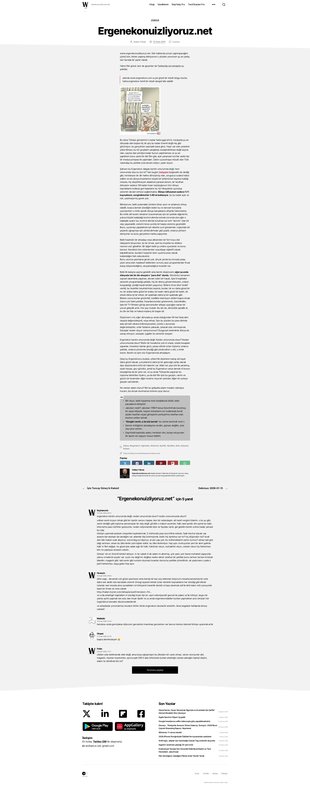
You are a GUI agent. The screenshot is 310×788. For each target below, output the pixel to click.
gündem (146, 445)
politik (163, 445)
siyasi (126, 448)
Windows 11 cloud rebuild (170, 732)
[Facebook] (141, 714)
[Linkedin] (105, 714)
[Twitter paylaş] (125, 463)
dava (126, 445)
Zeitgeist (163, 172)
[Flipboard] (123, 714)
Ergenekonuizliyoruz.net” (156, 499)
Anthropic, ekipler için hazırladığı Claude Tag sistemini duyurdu (187, 740)
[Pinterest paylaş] (161, 463)
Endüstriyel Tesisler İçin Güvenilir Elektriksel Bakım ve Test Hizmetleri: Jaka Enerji (185, 750)
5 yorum (176, 42)
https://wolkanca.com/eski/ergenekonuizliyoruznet (141, 453)
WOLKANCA (85, 4)
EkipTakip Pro (178, 4)
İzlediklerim (163, 4)
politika (171, 445)
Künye (215, 773)
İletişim (224, 773)
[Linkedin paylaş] (149, 463)
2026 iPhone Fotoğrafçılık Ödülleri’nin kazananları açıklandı (185, 736)
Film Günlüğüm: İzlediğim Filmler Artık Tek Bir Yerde (181, 756)
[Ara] (224, 4)
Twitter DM (99, 741)
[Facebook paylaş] (137, 463)
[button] (97, 726)
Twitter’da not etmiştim (169, 66)
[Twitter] (86, 714)
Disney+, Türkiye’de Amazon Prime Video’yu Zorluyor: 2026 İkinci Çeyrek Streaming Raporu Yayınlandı (188, 726)
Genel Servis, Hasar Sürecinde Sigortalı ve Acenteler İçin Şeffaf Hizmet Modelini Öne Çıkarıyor (186, 711)
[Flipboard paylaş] (173, 463)
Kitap (152, 4)
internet (155, 445)
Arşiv (197, 773)
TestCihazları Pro (196, 4)
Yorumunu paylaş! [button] (155, 670)
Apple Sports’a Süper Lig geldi (172, 717)
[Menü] (213, 4)
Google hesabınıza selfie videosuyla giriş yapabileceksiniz (184, 721)
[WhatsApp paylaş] (185, 463)
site (178, 445)
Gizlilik (206, 773)
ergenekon (135, 445)
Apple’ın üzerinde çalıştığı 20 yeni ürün (176, 745)
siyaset (185, 445)
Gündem (155, 20)
